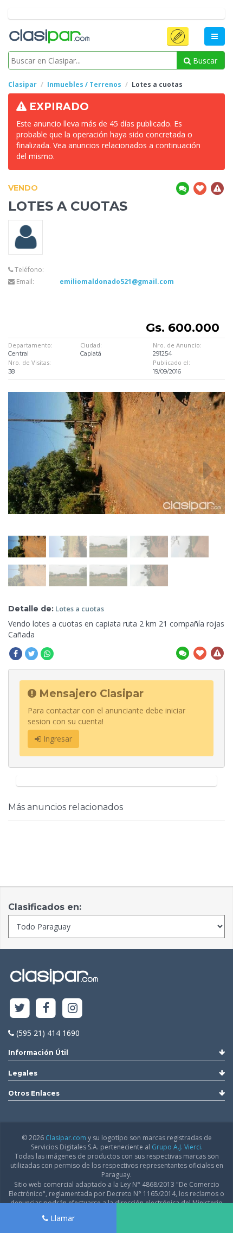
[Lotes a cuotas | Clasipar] (27, 539)
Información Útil (38, 1052)
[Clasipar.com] (48, 37)
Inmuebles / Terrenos (84, 84)
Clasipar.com (66, 1137)
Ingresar (56, 739)
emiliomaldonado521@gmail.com (117, 281)
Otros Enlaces (34, 1093)
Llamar (61, 1218)
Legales (22, 1073)
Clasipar (22, 84)
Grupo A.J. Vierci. (177, 1147)
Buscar (204, 60)
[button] (178, 36)
